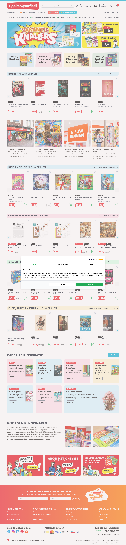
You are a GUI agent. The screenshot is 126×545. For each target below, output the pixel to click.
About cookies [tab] (63, 264)
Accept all (90, 284)
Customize (62, 284)
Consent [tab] (34, 264)
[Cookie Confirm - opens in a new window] (96, 259)
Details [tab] (91, 264)
